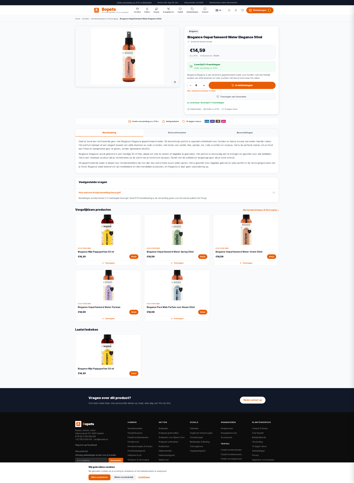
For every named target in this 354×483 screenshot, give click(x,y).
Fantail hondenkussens (231, 454)
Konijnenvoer (227, 428)
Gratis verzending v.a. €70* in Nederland (134, 3)
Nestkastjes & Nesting (200, 442)
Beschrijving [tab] (109, 132)
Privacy (255, 455)
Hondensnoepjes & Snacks (140, 446)
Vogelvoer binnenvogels (201, 433)
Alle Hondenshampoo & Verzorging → (261, 210)
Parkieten (194, 428)
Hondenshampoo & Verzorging (104, 19)
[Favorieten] (242, 10)
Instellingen (144, 477)
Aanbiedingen (258, 451)
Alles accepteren (99, 477)
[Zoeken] (229, 10)
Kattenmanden (165, 451)
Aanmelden (115, 460)
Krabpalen (163, 428)
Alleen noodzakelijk (123, 477)
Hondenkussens (135, 433)
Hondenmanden (135, 428)
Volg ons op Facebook (86, 445)
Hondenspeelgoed (136, 451)
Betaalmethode (259, 437)
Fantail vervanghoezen (231, 459)
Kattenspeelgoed (167, 455)
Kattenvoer (164, 460)
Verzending (257, 442)
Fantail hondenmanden (138, 437)
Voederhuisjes (196, 437)
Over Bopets (258, 433)
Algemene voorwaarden (263, 460)
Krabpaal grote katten (169, 433)
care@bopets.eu (101, 439)
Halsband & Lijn (134, 455)
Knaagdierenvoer (229, 433)
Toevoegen (110, 263)
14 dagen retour (259, 446)
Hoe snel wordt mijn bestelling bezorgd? (100, 192)
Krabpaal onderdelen (168, 442)
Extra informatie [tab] (177, 132)
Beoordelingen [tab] (245, 132)
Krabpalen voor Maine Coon (172, 437)
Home (77, 19)
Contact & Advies (260, 428)
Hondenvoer (133, 442)
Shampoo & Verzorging (138, 460)
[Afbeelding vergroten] (175, 82)
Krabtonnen (164, 446)
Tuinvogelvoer (196, 446)
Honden (85, 19)
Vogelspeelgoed (197, 451)
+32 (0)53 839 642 (83, 439)
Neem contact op (253, 400)
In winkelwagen (244, 85)
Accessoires (226, 437)
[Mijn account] (236, 10)
